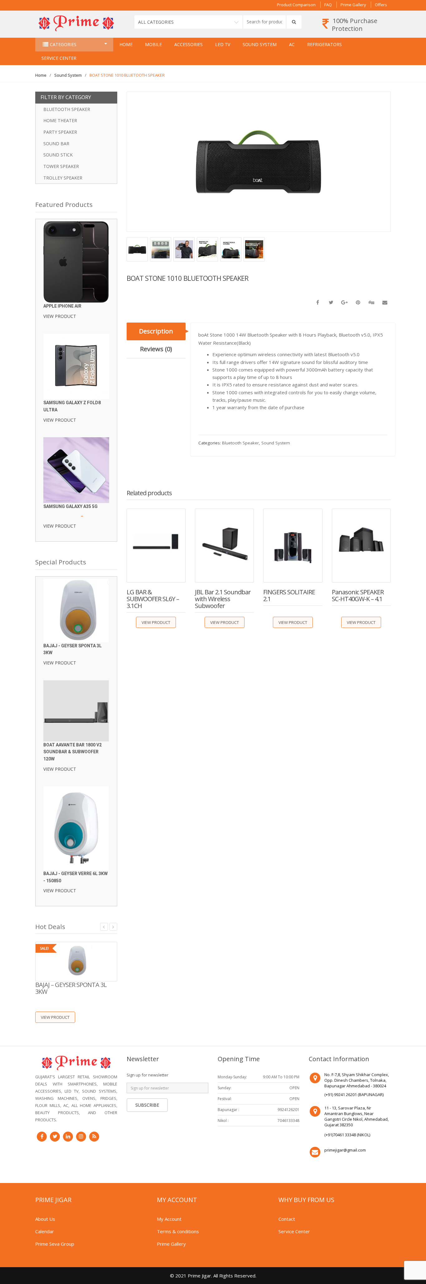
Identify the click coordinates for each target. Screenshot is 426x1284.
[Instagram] (81, 1137)
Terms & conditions (178, 1231)
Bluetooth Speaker (240, 443)
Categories (63, 44)
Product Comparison (296, 4)
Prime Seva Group (54, 1244)
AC (292, 44)
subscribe (147, 1105)
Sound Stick (58, 155)
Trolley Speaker (62, 178)
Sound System (260, 44)
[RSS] (94, 1137)
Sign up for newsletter (147, 1075)
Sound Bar (56, 143)
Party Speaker (60, 132)
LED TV (222, 44)
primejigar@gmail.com (345, 1150)
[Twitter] (55, 1137)
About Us (45, 1219)
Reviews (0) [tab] (156, 349)
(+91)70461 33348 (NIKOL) (347, 1135)
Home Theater (60, 120)
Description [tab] (156, 331)
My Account (169, 1219)
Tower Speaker (61, 166)
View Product (156, 622)
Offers (381, 4)
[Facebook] (42, 1137)
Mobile (153, 44)
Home (126, 44)
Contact (286, 1219)
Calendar (44, 1231)
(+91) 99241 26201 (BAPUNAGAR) (354, 1094)
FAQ (328, 4)
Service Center (58, 58)
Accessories (188, 44)
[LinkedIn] (68, 1137)
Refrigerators (324, 44)
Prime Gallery (353, 4)
